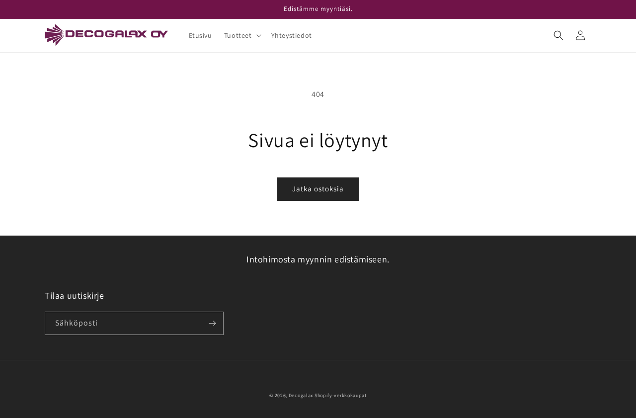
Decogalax (301, 395)
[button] (241, 35)
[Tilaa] (212, 323)
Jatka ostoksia (318, 188)
